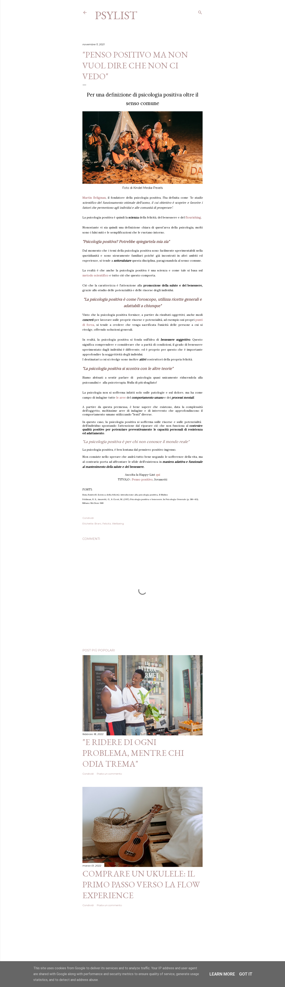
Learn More (222, 974)
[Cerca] (200, 12)
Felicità (106, 523)
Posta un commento (109, 773)
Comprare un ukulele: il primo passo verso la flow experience (141, 884)
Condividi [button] (88, 517)
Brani (98, 523)
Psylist (116, 15)
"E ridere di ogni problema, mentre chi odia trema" (133, 753)
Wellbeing (118, 523)
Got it (245, 974)
